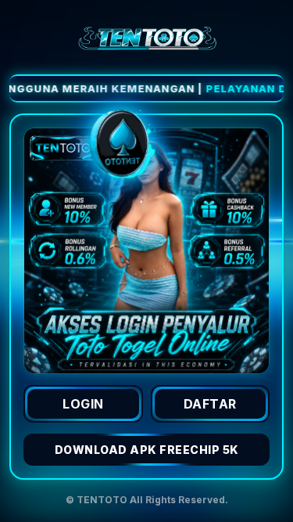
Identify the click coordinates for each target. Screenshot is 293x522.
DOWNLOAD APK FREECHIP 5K (147, 449)
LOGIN (83, 404)
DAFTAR (210, 404)
